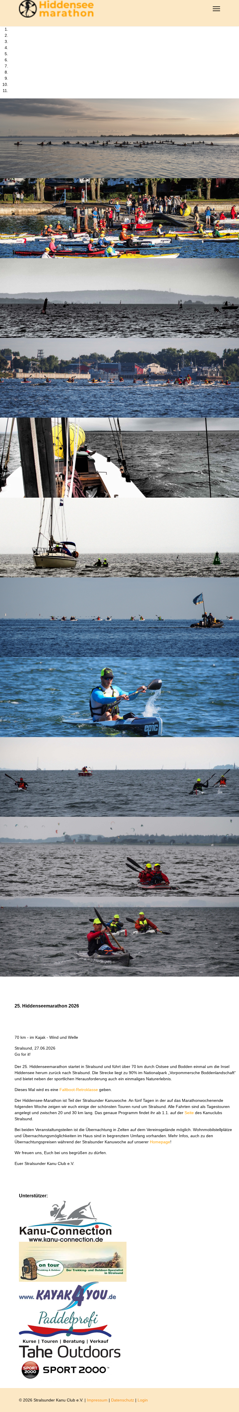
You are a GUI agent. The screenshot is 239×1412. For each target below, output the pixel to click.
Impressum (97, 1400)
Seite (189, 1112)
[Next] (4, 979)
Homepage (160, 1142)
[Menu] (216, 9)
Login (143, 1400)
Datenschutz (122, 1400)
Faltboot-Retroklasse (79, 1089)
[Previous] (1, 979)
